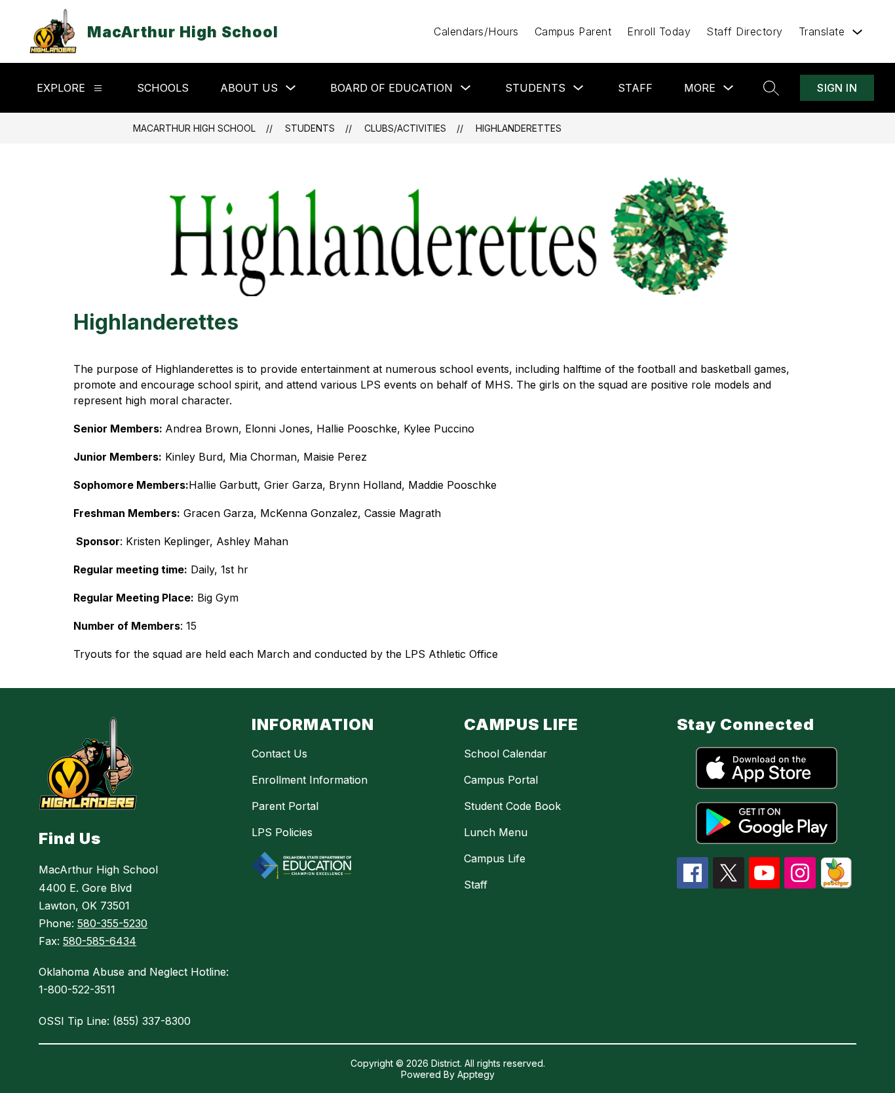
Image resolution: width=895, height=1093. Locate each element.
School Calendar (505, 753)
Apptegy (476, 1074)
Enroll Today (659, 31)
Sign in (837, 87)
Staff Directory (744, 31)
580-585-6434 (99, 941)
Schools (163, 87)
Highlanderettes (519, 128)
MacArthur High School (194, 128)
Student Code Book (512, 806)
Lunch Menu (495, 832)
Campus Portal (501, 779)
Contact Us (279, 753)
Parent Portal (285, 806)
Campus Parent (573, 31)
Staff (635, 87)
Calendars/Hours (476, 31)
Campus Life (494, 858)
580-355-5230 (112, 923)
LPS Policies (282, 832)
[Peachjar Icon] (836, 884)
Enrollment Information (310, 779)
